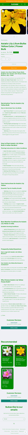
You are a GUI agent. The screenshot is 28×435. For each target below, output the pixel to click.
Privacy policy (7, 431)
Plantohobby (8, 429)
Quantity (3, 56)
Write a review (14, 327)
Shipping (2, 54)
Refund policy (23, 429)
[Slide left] (11, 36)
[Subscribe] (23, 419)
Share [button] (3, 315)
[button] (2, 4)
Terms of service (14, 431)
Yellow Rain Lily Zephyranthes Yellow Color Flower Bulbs (20, 359)
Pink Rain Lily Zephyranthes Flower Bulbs (5, 382)
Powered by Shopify (15, 429)
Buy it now (14, 68)
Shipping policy (22, 431)
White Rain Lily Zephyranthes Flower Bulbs (5, 359)
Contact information (15, 433)
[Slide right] (16, 36)
